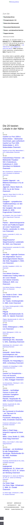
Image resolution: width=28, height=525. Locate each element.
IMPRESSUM (17, 503)
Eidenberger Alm (9, 338)
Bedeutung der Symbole (8, 36)
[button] (0, 514)
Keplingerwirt (7, 466)
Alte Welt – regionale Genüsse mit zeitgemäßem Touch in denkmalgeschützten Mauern (14, 257)
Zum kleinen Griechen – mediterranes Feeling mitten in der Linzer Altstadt (13, 276)
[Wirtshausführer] (14, 2)
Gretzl (5, 325)
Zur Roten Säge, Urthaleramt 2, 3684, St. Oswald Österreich (13, 487)
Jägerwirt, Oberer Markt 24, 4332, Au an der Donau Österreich (12, 189)
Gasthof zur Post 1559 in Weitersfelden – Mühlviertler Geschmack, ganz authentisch (13, 139)
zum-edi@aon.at (15, 46)
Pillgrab (5, 312)
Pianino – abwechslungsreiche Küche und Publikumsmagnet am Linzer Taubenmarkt (13, 225)
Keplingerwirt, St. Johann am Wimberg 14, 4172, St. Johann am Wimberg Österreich (14, 470)
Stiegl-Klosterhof (9, 240)
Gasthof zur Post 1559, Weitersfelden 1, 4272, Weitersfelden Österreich (12, 145)
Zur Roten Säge (8, 483)
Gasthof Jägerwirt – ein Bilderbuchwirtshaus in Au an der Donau (13, 183)
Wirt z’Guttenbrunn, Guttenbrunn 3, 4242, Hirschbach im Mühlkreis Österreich (12, 173)
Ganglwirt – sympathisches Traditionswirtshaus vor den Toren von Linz (12, 204)
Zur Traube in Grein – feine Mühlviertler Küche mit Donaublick (12, 297)
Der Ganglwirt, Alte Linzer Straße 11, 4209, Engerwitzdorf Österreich (12, 210)
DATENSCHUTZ (12, 505)
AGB (19, 505)
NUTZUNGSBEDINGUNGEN (11, 507)
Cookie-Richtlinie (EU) (17, 509)
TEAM (22, 507)
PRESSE (7, 509)
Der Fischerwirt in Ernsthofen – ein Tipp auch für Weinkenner (13, 413)
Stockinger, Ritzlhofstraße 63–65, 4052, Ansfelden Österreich (13, 455)
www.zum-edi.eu (7, 48)
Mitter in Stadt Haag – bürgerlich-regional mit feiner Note (13, 432)
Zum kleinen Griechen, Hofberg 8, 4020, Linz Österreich (11, 282)
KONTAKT (9, 503)
